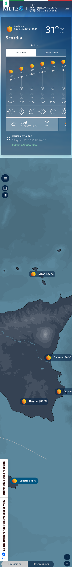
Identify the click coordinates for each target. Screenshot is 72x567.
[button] (32, 45)
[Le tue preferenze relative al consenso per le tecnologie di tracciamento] (6, 3)
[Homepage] (13, 8)
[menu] (65, 8)
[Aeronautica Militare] (43, 8)
